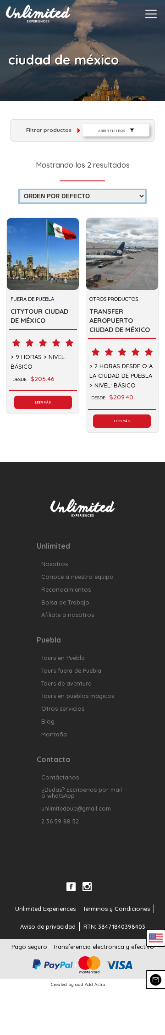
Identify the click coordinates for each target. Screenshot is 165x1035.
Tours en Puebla (63, 658)
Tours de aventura (66, 683)
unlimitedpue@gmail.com (76, 809)
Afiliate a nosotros (67, 615)
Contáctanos (60, 777)
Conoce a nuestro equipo (77, 577)
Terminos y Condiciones (116, 908)
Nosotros (54, 564)
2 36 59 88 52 (60, 821)
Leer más (43, 402)
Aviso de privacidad (48, 926)
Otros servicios (62, 709)
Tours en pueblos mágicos (77, 696)
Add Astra (95, 984)
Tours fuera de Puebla (71, 671)
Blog (48, 721)
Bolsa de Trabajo (65, 602)
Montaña (54, 734)
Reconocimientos (66, 590)
